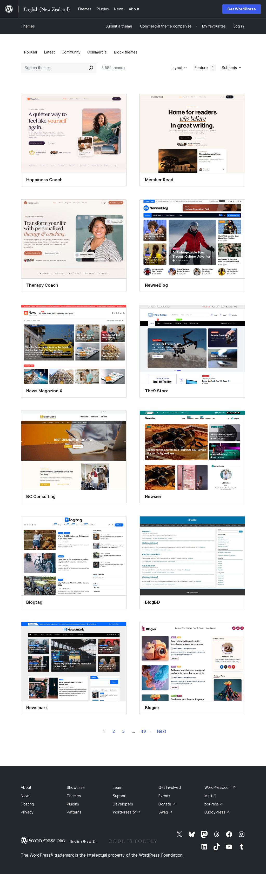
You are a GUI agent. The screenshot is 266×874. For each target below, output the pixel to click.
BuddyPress (217, 812)
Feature (204, 67)
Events (164, 796)
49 (143, 731)
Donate (167, 804)
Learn (117, 787)
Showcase (76, 787)
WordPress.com (220, 787)
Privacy (27, 812)
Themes (28, 26)
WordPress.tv (126, 812)
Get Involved (169, 787)
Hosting (27, 804)
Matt (210, 796)
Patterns (74, 812)
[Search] (91, 68)
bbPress (213, 804)
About (26, 787)
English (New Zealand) (88, 841)
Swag (165, 812)
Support (120, 796)
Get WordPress (241, 9)
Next (161, 731)
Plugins (73, 804)
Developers (123, 804)
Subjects (229, 67)
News (25, 796)
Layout (176, 67)
